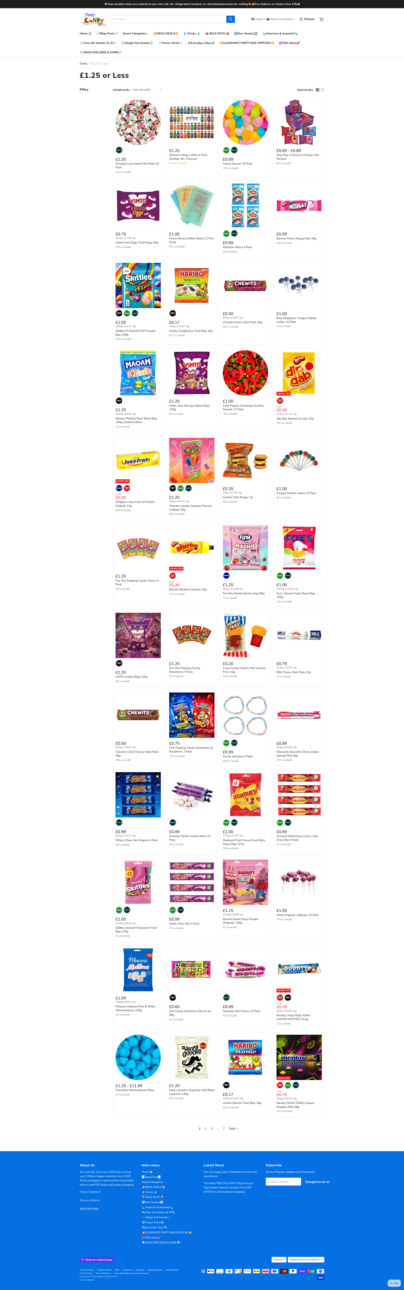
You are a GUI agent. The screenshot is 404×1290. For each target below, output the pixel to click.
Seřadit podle (121, 89)
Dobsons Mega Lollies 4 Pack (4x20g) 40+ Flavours (188, 157)
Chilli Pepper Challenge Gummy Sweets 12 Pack (243, 407)
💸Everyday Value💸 (201, 43)
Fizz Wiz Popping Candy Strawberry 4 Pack (184, 670)
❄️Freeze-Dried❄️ (170, 43)
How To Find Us (87, 1270)
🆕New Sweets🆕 (246, 33)
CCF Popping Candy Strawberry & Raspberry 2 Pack (191, 749)
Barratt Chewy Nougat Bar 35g (296, 238)
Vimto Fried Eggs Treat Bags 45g (137, 242)
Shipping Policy (155, 1270)
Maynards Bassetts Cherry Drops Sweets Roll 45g (297, 753)
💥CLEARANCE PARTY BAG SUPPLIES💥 (246, 43)
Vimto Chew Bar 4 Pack (184, 924)
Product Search (105, 1270)
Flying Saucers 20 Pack (237, 164)
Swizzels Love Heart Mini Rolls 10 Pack (137, 165)
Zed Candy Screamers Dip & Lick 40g (190, 1013)
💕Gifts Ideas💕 (289, 43)
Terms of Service (103, 1273)
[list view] (322, 90)
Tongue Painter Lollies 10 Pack (296, 493)
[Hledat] (230, 19)
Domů (83, 63)
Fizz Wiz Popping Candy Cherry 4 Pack (137, 582)
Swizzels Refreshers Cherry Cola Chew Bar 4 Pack (297, 838)
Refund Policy (172, 1270)
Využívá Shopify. (87, 1279)
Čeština (277, 1259)
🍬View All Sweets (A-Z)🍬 (98, 43)
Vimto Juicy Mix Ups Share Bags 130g (189, 407)
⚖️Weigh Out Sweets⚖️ (137, 43)
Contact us (127, 1270)
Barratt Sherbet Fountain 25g (188, 589)
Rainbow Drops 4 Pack (237, 247)
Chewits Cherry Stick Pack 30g (242, 322)
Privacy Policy (86, 1273)
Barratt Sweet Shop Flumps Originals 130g (240, 921)
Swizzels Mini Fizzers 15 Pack (241, 1011)
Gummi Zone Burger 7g (238, 497)
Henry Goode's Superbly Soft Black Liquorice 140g (191, 1092)
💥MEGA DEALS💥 (165, 33)
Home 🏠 (86, 33)
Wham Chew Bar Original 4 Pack (137, 840)
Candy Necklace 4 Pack (238, 756)
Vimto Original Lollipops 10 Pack (297, 915)
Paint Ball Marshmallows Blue (135, 1090)
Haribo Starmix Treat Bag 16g (242, 1103)
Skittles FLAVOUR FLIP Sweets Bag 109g (136, 333)
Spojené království (305, 1259)
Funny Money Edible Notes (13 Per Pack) (191, 240)
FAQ (117, 1270)
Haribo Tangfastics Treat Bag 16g (191, 331)
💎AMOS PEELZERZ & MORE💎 (101, 52)
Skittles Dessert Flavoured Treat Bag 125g (136, 929)
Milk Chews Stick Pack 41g (293, 672)
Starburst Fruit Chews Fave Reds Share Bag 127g (244, 842)
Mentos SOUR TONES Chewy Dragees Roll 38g (295, 1105)
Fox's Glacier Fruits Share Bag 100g (295, 595)
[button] (273, 19)
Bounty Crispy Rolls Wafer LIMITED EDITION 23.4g (293, 1017)
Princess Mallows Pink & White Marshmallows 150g (135, 1008)
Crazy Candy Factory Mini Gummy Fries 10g (244, 670)
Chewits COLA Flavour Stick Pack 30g (137, 753)
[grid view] (317, 90)
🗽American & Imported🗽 (280, 33)
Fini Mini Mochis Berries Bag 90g (244, 593)
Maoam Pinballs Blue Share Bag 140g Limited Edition (136, 420)
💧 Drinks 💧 (191, 33)
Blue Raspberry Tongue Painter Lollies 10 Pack (296, 320)
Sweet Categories (135, 33)
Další (232, 1128)
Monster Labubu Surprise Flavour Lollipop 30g (190, 508)
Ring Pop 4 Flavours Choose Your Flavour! (297, 157)
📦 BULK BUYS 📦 (217, 33)
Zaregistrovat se (317, 1182)
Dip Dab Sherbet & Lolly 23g (295, 418)
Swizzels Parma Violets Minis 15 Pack (190, 838)
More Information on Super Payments (132, 1273)
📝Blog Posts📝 (107, 33)
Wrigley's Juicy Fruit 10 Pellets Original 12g (135, 504)
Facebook (140, 1270)
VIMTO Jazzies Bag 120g (132, 677)
